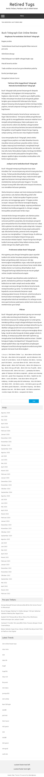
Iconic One (11, 775)
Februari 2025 (5, 474)
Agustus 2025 (5, 452)
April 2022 (4, 586)
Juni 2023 (4, 546)
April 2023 (4, 554)
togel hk (4, 671)
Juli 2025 (4, 456)
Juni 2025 (4, 460)
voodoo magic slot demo (10, 392)
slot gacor (5, 726)
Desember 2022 (6, 568)
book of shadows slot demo (26, 360)
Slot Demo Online (14, 354)
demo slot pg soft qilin (12, 368)
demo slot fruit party (18, 365)
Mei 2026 (4, 420)
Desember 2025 (6, 438)
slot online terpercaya (9, 643)
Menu (22, 16)
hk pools (5, 682)
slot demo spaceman (33, 389)
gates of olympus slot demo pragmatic (14, 373)
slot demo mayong (26, 386)
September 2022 (6, 579)
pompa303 (5, 693)
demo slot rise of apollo (28, 368)
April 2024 (4, 510)
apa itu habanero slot (34, 357)
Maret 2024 (5, 514)
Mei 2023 (4, 550)
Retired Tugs (22, 4)
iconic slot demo (12, 378)
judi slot (4, 715)
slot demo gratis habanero (10, 386)
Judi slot (5, 754)
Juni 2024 (4, 503)
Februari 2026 (5, 430)
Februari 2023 (5, 561)
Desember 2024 (6, 481)
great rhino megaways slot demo (19, 376)
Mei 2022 (4, 582)
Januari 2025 (5, 478)
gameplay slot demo (33, 370)
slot (3, 655)
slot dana (5, 688)
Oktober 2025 (5, 445)
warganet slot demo (26, 392)
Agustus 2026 (5, 413)
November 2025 (6, 441)
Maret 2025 (5, 470)
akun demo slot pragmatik (17, 357)
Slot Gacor (5, 721)
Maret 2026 (5, 427)
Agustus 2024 (5, 496)
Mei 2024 (4, 507)
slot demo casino (18, 384)
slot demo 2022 (7, 384)
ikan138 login (6, 704)
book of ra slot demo (9, 360)
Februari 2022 (5, 593)
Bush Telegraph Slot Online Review (19, 32)
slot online (5, 699)
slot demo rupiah (19, 389)
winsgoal (5, 748)
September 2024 (6, 492)
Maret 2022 (5, 590)
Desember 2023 (6, 525)
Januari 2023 (5, 564)
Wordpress (32, 775)
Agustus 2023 (5, 539)
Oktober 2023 (5, 532)
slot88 (4, 710)
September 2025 (6, 449)
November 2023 (6, 528)
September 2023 (6, 535)
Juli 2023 (4, 543)
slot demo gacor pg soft (33, 384)
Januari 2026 (5, 434)
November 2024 (6, 485)
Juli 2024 (4, 499)
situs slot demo (36, 381)
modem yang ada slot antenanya (19, 381)
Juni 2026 (4, 416)
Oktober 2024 (5, 488)
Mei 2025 (4, 463)
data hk (4, 660)
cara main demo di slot (20, 362)
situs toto (5, 649)
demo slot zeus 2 (19, 370)
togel (4, 666)
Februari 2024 (5, 517)
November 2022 (6, 572)
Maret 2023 (5, 557)
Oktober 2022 (5, 575)
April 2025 (4, 467)
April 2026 (4, 423)
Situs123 (5, 677)
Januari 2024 (5, 521)
